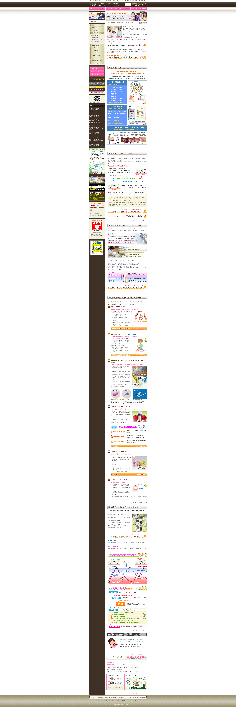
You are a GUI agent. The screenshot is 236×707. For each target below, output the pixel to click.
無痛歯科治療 (123, 647)
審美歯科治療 (124, 700)
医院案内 (101, 8)
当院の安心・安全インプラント (97, 176)
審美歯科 (97, 45)
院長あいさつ (135, 8)
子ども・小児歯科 (111, 700)
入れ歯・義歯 (97, 50)
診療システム (118, 8)
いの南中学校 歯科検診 (93, 109)
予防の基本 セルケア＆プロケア (97, 39)
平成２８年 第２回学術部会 (94, 133)
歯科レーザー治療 (97, 58)
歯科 (138, 647)
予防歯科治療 (118, 700)
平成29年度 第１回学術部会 (94, 116)
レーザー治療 (132, 647)
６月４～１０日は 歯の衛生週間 (95, 113)
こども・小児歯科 (97, 30)
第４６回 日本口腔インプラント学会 (96, 145)
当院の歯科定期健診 (95, 43)
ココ (98, 102)
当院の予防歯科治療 (95, 41)
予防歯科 (97, 33)
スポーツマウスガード (97, 63)
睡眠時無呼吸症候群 (97, 60)
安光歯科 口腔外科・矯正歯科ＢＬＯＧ (130, 644)
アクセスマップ (143, 8)
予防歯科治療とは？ (95, 37)
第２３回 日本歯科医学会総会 (94, 137)
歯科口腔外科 (97, 53)
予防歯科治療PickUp (95, 35)
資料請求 (97, 68)
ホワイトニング (97, 48)
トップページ (93, 8)
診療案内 (126, 8)
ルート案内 (97, 74)
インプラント (97, 55)
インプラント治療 (109, 702)
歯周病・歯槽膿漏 (97, 28)
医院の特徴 (109, 8)
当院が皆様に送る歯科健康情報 (97, 89)
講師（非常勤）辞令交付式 (94, 120)
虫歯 (99, 700)
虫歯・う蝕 (97, 25)
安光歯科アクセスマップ (128, 4)
